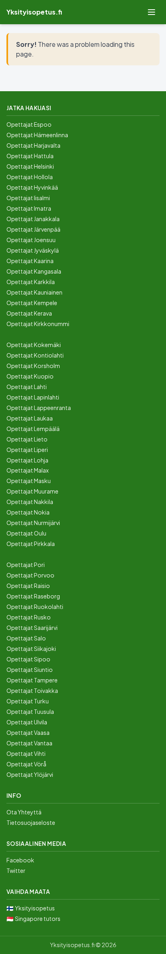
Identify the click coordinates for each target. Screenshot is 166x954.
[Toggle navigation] (151, 12)
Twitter (15, 870)
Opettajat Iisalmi (28, 197)
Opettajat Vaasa (28, 732)
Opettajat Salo (26, 638)
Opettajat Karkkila (30, 281)
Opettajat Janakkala (33, 218)
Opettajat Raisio (28, 585)
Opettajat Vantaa (29, 743)
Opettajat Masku (28, 480)
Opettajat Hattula (30, 155)
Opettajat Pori (25, 564)
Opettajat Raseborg (33, 596)
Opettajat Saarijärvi (32, 627)
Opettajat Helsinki (30, 166)
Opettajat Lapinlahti (32, 397)
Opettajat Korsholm (33, 365)
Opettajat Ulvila (26, 722)
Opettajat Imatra (28, 208)
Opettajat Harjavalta (33, 145)
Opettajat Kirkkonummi (37, 323)
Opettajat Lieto (27, 439)
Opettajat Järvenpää (33, 229)
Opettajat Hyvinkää (32, 187)
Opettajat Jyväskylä (32, 250)
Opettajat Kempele (31, 302)
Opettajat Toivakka (32, 690)
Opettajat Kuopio (30, 376)
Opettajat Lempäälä (33, 428)
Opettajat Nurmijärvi (33, 522)
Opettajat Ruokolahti (34, 606)
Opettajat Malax (27, 470)
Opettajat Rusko (28, 617)
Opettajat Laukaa (29, 418)
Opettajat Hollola (29, 176)
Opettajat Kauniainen (34, 292)
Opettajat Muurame (32, 491)
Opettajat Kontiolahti (35, 355)
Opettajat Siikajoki (31, 648)
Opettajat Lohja (27, 460)
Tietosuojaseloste (30, 822)
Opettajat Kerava (29, 313)
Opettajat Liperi (27, 449)
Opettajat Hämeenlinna (37, 134)
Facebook (20, 860)
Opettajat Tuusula (30, 711)
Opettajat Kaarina (30, 260)
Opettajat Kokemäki (33, 344)
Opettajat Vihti (26, 753)
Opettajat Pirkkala (30, 543)
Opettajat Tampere (32, 680)
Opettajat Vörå (26, 764)
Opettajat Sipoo (28, 659)
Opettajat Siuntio (29, 669)
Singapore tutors (37, 918)
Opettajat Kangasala (33, 271)
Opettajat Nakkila (29, 501)
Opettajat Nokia (28, 512)
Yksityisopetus (35, 908)
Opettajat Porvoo (30, 575)
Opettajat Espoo (29, 124)
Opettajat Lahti (26, 386)
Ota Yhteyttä (24, 812)
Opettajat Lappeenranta (38, 407)
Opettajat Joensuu (31, 239)
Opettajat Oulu (26, 533)
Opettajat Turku (27, 701)
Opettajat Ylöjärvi (29, 774)
